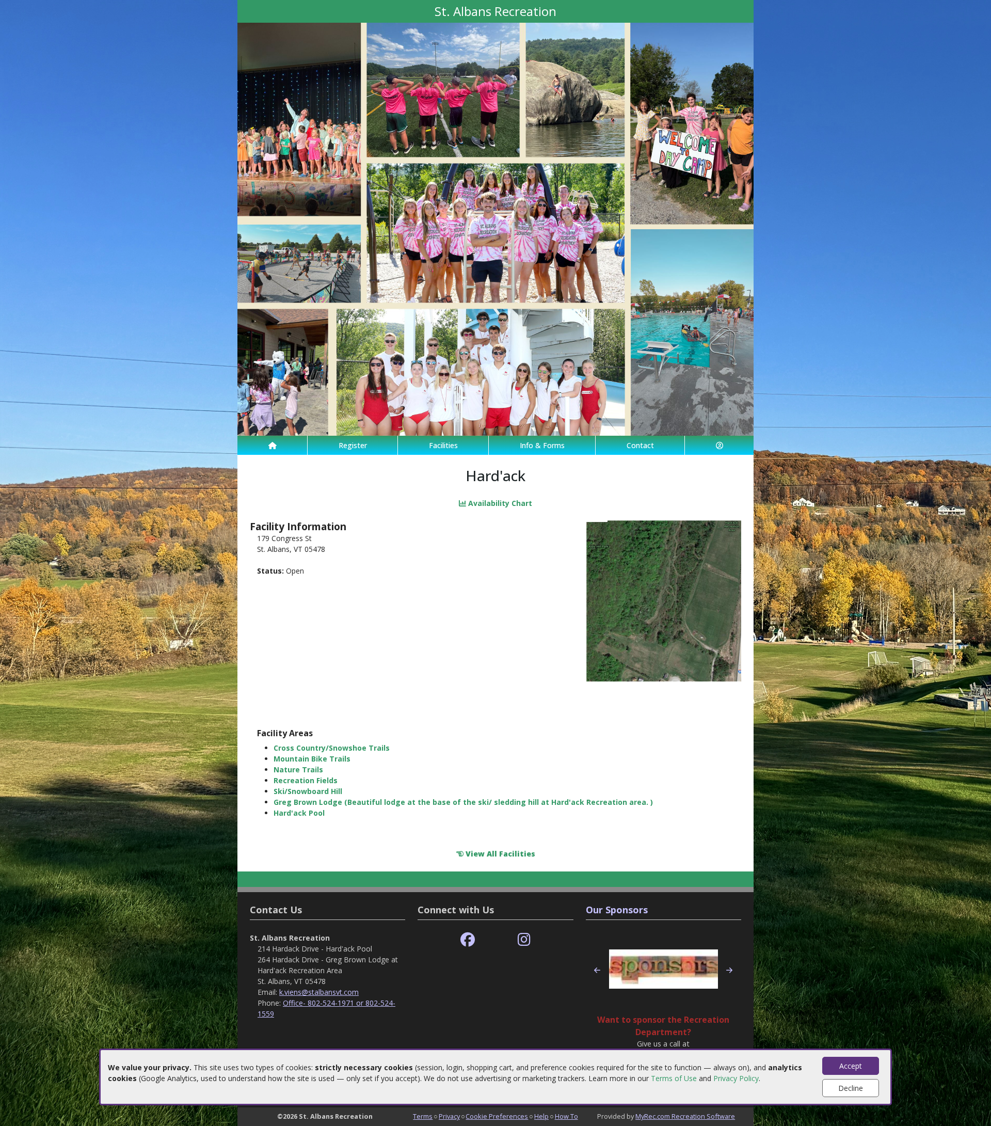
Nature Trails (298, 769)
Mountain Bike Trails (312, 759)
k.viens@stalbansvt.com (319, 992)
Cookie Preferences (497, 1116)
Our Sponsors (617, 909)
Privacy (449, 1116)
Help (541, 1116)
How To (566, 1116)
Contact (640, 445)
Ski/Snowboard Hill (308, 791)
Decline (850, 1088)
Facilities (443, 445)
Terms (423, 1116)
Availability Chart (499, 503)
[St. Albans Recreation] (495, 228)
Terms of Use (674, 1078)
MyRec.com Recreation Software (685, 1116)
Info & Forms (542, 445)
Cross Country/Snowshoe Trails (332, 748)
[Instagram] (524, 939)
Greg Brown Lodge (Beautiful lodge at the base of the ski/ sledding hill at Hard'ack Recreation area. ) (463, 802)
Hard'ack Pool (299, 813)
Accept (850, 1066)
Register (353, 445)
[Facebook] (467, 939)
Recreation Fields (306, 780)
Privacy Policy (736, 1078)
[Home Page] (272, 445)
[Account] (719, 445)
